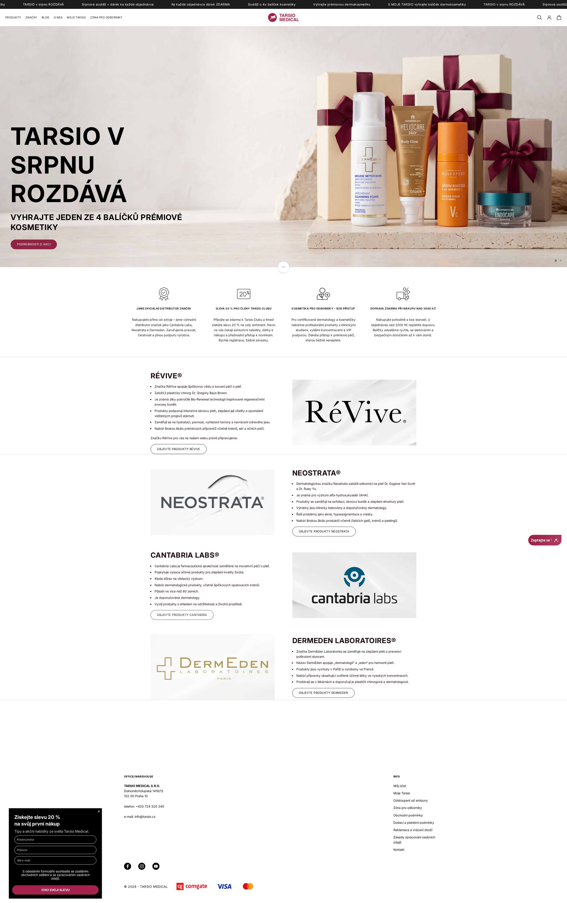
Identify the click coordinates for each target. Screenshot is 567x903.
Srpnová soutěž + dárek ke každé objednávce (77, 4)
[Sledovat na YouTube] (155, 865)
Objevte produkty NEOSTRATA (324, 531)
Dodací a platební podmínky (413, 822)
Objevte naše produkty (37, 244)
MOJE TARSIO (76, 17)
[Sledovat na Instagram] (141, 865)
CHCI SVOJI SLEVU (55, 890)
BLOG (45, 17)
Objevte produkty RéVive (178, 448)
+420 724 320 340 (150, 806)
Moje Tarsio (401, 793)
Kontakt (398, 849)
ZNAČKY (31, 17)
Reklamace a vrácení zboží (412, 829)
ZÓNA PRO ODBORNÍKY (106, 17)
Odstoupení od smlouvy (410, 800)
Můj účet (399, 785)
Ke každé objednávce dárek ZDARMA (159, 4)
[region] (283, 146)
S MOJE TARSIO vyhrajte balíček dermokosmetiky (386, 4)
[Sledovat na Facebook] (127, 865)
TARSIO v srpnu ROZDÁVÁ (463, 4)
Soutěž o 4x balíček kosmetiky (230, 4)
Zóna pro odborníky (407, 807)
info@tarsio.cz (145, 816)
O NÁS (58, 17)
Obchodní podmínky (408, 815)
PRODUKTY (13, 17)
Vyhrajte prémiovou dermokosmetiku (300, 4)
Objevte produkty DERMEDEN (323, 692)
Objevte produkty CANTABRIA (182, 614)
